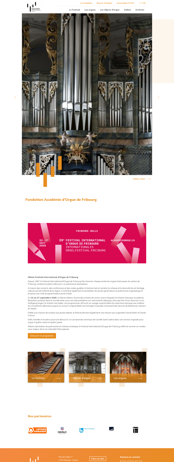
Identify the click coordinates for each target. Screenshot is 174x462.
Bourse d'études (104, 3)
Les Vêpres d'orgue (109, 10)
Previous (16, 97)
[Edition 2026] (87, 94)
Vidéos (127, 10)
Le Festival (74, 10)
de (144, 3)
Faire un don (97, 458)
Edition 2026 (139, 179)
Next (158, 97)
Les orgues (90, 10)
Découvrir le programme (42, 335)
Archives (139, 10)
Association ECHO (125, 3)
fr (140, 3)
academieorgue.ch (34, 6)
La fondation (86, 3)
